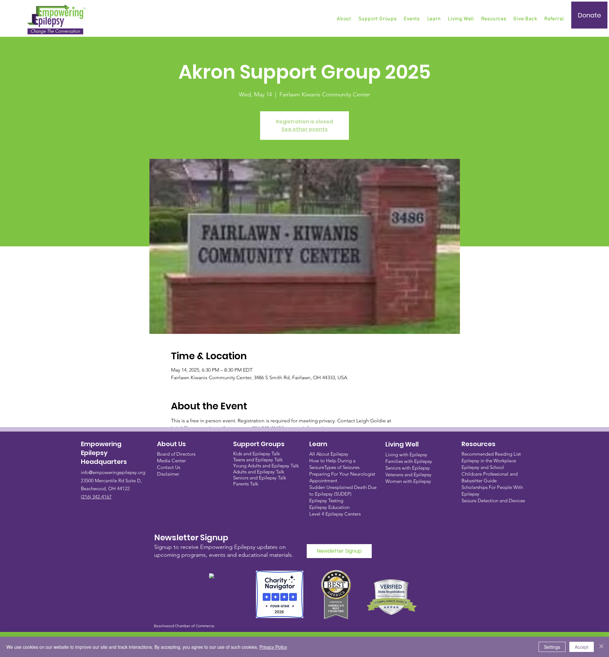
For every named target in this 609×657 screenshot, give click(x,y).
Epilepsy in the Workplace (489, 461)
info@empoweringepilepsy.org (113, 472)
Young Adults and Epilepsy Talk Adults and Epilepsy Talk (266, 469)
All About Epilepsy (328, 454)
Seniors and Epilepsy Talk (259, 478)
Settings (552, 647)
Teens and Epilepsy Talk (258, 460)
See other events (304, 129)
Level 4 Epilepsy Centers (335, 514)
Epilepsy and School (483, 467)
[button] (378, 19)
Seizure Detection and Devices (493, 501)
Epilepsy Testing (326, 501)
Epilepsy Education (329, 507)
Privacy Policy (273, 647)
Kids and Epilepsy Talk (257, 454)
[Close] (601, 647)
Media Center (171, 461)
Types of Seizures (341, 467)
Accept (581, 647)
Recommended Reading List (491, 454)
